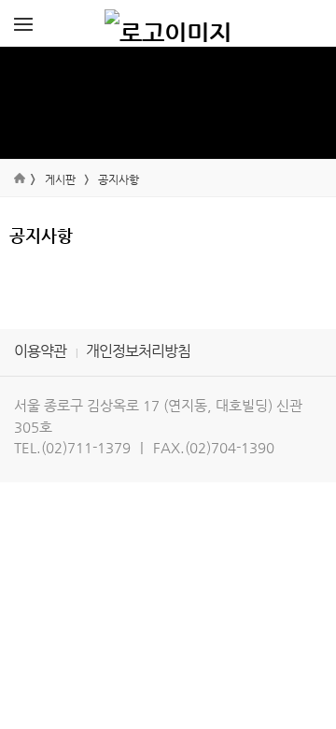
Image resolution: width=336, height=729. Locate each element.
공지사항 (118, 179)
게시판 (60, 179)
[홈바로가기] (168, 23)
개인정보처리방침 (138, 351)
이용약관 (40, 351)
